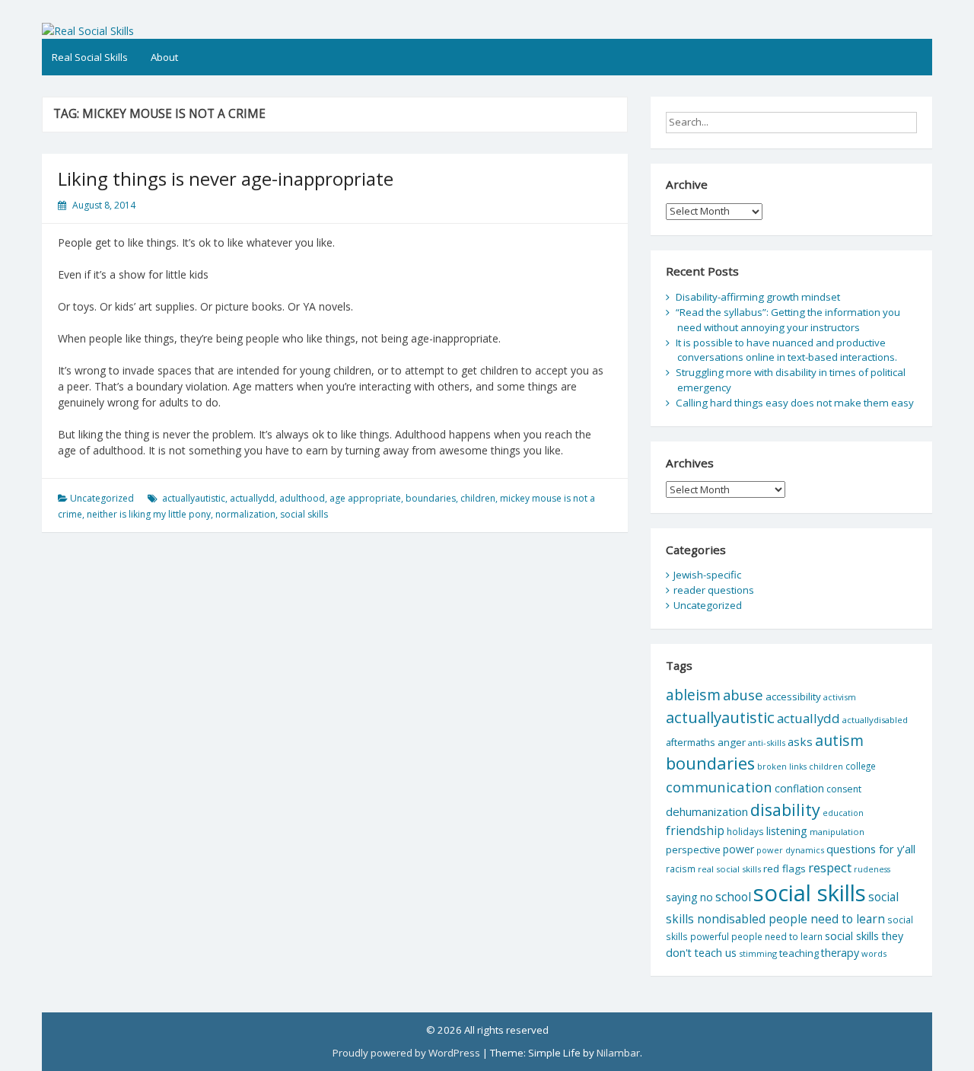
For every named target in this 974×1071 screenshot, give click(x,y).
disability (785, 809)
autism (839, 740)
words (873, 953)
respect (829, 867)
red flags (784, 868)
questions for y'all (870, 848)
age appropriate (365, 498)
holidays (745, 831)
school (733, 896)
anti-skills (766, 742)
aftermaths (690, 742)
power (738, 849)
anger (732, 742)
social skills (304, 514)
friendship (695, 830)
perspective (693, 849)
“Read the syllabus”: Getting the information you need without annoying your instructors (788, 319)
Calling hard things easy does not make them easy (795, 403)
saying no (689, 897)
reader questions (713, 590)
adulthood (302, 498)
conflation (799, 788)
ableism (693, 694)
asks (800, 741)
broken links (782, 766)
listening (786, 831)
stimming (758, 953)
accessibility (793, 696)
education (843, 813)
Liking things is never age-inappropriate (225, 178)
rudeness (872, 869)
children (477, 498)
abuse (743, 694)
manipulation (837, 831)
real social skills (729, 869)
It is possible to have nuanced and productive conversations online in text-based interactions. (786, 350)
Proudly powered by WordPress (406, 1053)
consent (843, 789)
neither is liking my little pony (149, 514)
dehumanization (707, 811)
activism (839, 697)
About (164, 57)
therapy (840, 952)
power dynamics (790, 850)
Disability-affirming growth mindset (758, 297)
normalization (245, 514)
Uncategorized (102, 498)
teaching (799, 953)
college (860, 766)
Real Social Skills (90, 57)
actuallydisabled (875, 719)
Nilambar (618, 1053)
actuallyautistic (193, 498)
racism (680, 868)
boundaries (431, 498)
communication (719, 786)
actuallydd (252, 498)
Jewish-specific (707, 575)
